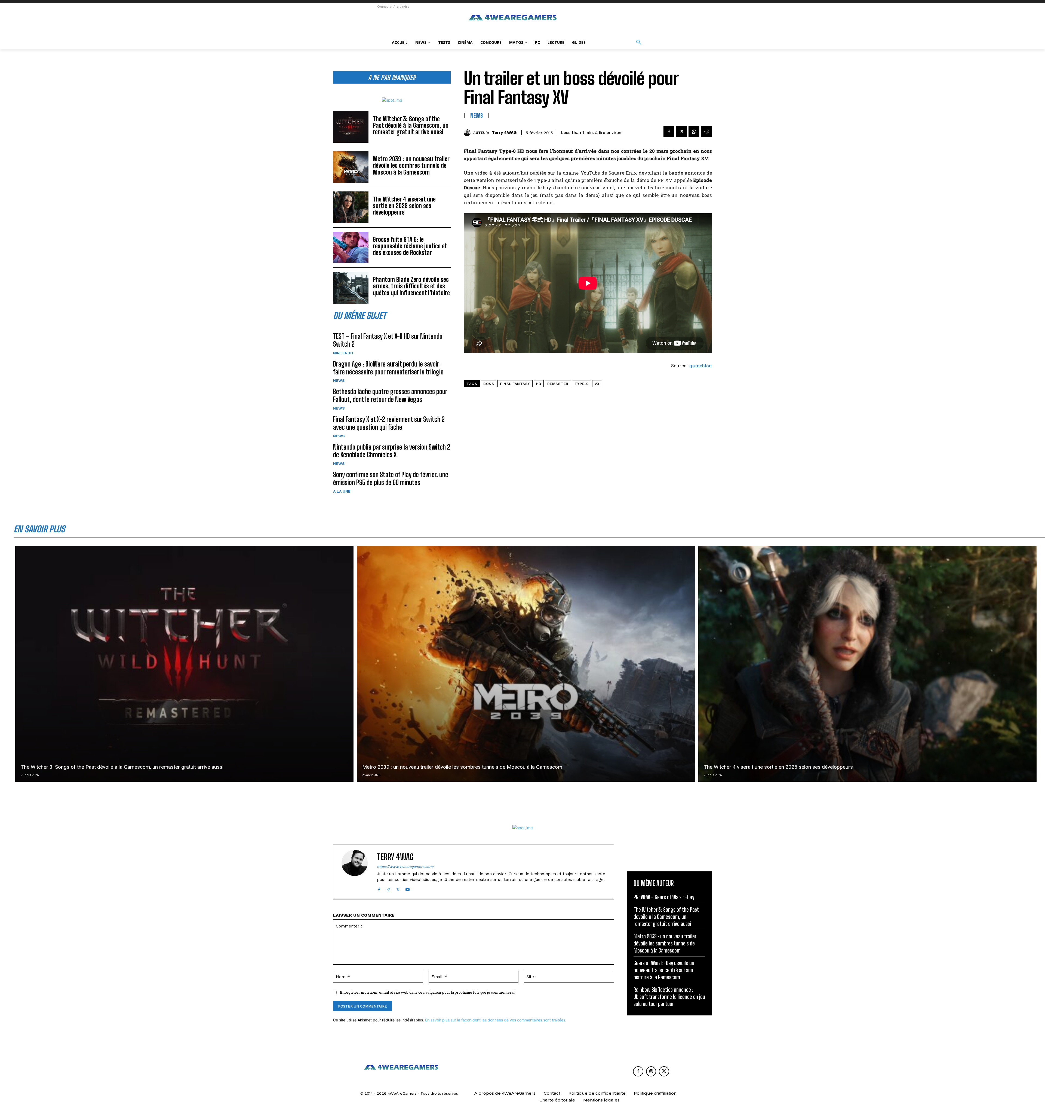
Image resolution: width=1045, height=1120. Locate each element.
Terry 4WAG (504, 132)
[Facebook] (668, 131)
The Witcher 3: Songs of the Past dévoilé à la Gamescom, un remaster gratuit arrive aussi (410, 125)
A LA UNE (342, 491)
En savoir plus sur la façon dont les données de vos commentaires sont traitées (495, 1020)
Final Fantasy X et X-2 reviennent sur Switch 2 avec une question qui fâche (389, 423)
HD (538, 384)
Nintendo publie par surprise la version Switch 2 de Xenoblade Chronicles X (391, 451)
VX (597, 384)
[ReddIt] (706, 131)
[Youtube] (407, 888)
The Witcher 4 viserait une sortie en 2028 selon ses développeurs (404, 206)
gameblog (700, 365)
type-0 (581, 384)
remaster (557, 384)
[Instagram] (388, 888)
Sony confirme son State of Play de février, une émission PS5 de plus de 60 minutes (390, 478)
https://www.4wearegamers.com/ (405, 867)
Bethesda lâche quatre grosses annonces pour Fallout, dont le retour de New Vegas (390, 395)
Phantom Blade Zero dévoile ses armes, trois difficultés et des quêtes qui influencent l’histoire (411, 286)
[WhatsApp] (694, 131)
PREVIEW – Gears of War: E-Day (664, 897)
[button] (638, 42)
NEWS (339, 380)
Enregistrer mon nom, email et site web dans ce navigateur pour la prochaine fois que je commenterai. (427, 992)
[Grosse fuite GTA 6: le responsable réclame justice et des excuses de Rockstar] (350, 248)
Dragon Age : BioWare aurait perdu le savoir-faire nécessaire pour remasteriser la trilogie (388, 368)
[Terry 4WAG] (468, 132)
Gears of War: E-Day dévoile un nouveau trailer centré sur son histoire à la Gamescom (664, 970)
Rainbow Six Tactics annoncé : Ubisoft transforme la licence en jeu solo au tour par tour (669, 996)
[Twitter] (681, 131)
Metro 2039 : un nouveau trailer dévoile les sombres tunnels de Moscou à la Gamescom (411, 165)
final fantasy (515, 384)
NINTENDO (343, 353)
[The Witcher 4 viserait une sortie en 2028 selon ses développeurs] (350, 207)
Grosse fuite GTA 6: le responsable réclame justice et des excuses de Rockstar (410, 246)
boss (488, 384)
